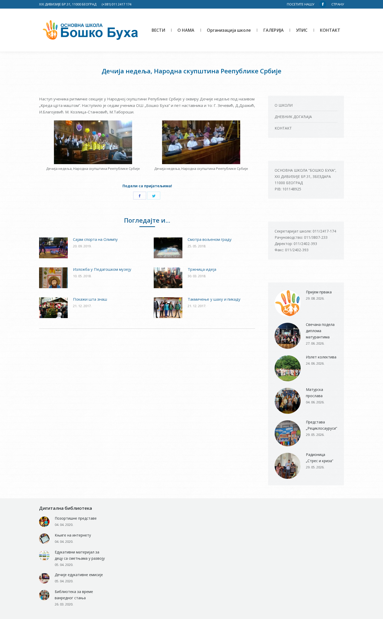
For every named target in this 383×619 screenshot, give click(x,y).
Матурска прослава (314, 392)
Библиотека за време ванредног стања (74, 594)
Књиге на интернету (73, 535)
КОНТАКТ (283, 128)
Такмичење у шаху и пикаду (214, 299)
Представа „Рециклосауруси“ (321, 425)
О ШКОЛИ (284, 105)
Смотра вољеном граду (210, 239)
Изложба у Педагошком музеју (102, 269)
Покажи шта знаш (90, 299)
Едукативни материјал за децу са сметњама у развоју (80, 555)
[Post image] (53, 247)
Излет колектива (321, 356)
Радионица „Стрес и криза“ (319, 457)
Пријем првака (319, 291)
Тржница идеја (202, 269)
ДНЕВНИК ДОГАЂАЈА (293, 116)
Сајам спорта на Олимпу (95, 239)
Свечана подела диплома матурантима (320, 330)
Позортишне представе (76, 518)
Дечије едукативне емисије (79, 574)
